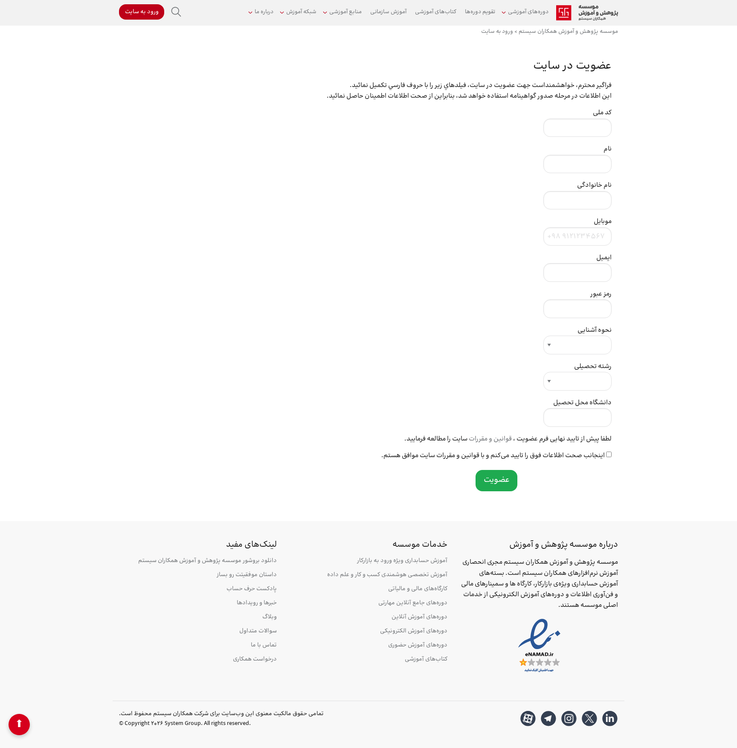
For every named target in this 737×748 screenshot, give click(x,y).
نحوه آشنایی (594, 330)
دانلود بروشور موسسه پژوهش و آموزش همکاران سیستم (207, 561)
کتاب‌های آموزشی (435, 12)
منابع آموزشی (345, 12)
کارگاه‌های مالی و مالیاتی (417, 589)
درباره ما (264, 12)
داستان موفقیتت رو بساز (247, 575)
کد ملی (602, 113)
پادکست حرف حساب (251, 589)
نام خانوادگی (594, 185)
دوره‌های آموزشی (528, 12)
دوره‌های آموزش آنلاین (419, 617)
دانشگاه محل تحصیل (582, 403)
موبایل (603, 221)
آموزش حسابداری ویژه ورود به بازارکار (402, 561)
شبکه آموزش (301, 12)
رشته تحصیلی (593, 366)
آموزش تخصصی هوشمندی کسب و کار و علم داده (387, 575)
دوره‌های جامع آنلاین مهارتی (412, 603)
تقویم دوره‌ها (480, 12)
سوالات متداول (258, 631)
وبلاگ (269, 617)
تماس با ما (264, 645)
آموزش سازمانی (388, 12)
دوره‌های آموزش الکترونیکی (413, 631)
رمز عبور (601, 294)
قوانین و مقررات (490, 439)
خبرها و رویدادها (257, 603)
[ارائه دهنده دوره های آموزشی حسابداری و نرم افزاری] (587, 13)
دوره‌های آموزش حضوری (417, 645)
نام (608, 149)
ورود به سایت (142, 12)
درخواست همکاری (255, 659)
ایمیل (604, 258)
